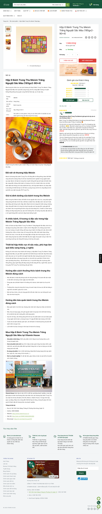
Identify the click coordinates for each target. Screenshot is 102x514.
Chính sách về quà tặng (9, 473)
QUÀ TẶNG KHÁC (8, 16)
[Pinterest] (89, 37)
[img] (63, 110)
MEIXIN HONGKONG (64, 37)
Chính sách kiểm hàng (9, 493)
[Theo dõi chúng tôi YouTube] (98, 509)
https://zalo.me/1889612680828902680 (23, 416)
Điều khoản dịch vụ (8, 486)
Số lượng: (62, 54)
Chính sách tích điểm (9, 483)
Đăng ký (81, 473)
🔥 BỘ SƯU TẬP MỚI (39, 11)
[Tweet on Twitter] (92, 37)
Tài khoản (76, 5)
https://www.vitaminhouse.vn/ (20, 413)
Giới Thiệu (6, 461)
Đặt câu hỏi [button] (85, 100)
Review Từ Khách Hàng (9, 466)
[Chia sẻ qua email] (95, 37)
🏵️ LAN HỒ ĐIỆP (52, 11)
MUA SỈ (19, 16)
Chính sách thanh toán (9, 476)
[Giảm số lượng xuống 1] (67, 54)
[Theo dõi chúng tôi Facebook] (88, 509)
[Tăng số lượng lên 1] (77, 54)
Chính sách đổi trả (8, 481)
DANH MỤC (6, 11)
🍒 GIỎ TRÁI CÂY (80, 11)
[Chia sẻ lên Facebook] (86, 37)
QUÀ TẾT (26, 11)
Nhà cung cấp (7, 496)
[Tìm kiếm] (68, 5)
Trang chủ (5, 21)
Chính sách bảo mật (8, 491)
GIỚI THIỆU (17, 11)
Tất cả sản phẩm (14, 21)
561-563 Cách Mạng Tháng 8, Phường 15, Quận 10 (43, 492)
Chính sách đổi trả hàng (9, 488)
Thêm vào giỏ (68, 60)
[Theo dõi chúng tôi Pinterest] (95, 509)
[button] (69, 88)
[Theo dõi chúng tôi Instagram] (92, 509)
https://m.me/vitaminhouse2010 (23, 419)
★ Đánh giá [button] (100, 258)
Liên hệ (5, 464)
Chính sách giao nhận (9, 478)
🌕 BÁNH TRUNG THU (66, 11)
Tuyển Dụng (6, 469)
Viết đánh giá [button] (70, 100)
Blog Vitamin (6, 471)
